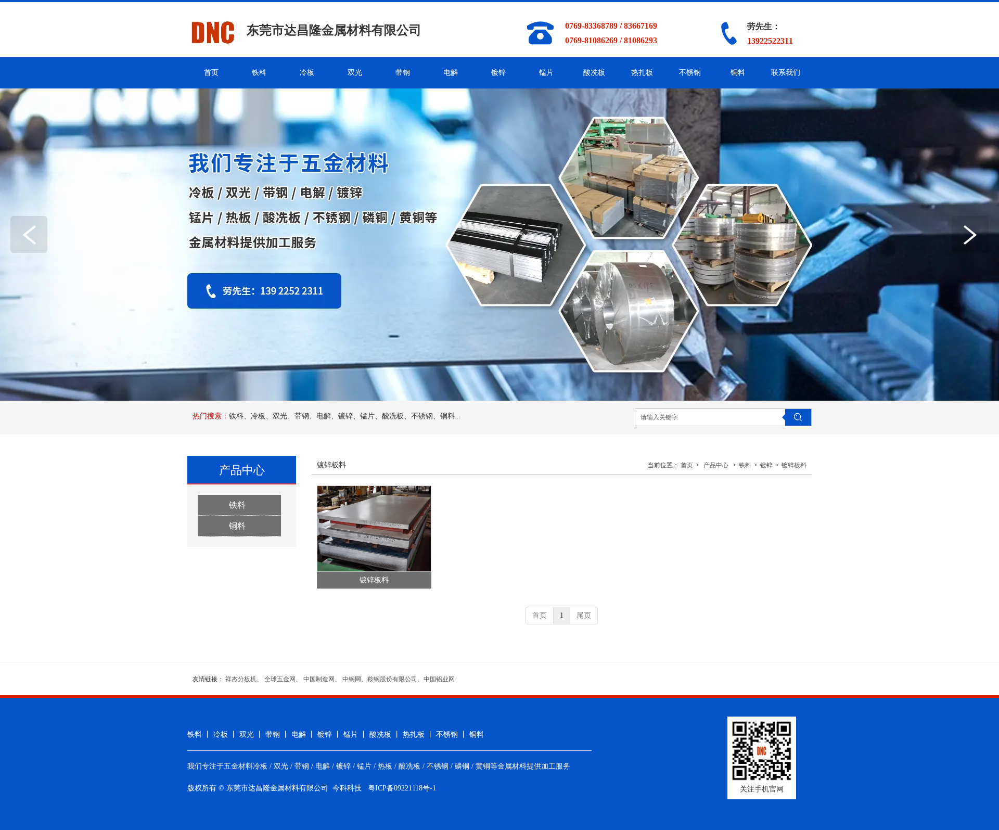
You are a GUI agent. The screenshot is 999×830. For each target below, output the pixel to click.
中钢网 (351, 679)
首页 (687, 465)
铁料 (745, 465)
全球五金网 (280, 679)
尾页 (584, 615)
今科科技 (347, 788)
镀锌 (766, 465)
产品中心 (715, 465)
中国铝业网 (439, 679)
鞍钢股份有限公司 (392, 679)
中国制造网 (319, 679)
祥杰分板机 (241, 679)
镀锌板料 (794, 465)
